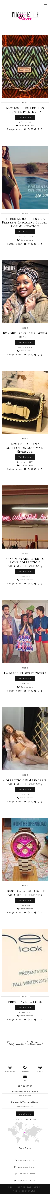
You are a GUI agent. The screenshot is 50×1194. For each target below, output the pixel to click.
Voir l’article (25, 117)
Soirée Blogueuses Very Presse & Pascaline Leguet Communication (25, 222)
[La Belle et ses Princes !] (25, 631)
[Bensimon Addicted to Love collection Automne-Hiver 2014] (25, 516)
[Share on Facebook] (28, 129)
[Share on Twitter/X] (32, 129)
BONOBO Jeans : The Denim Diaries (25, 335)
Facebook (26, 1174)
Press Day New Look (25, 1002)
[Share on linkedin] (41, 129)
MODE (25, 103)
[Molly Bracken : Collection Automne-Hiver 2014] (25, 402)
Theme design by (25, 1191)
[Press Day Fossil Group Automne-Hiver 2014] (25, 849)
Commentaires (26, 465)
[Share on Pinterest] (35, 129)
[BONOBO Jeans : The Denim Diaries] (25, 291)
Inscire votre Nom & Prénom (25, 1092)
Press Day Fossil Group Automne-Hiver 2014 (25, 893)
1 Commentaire (26, 240)
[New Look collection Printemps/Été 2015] (25, 66)
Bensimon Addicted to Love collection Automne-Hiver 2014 (25, 562)
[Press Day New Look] (25, 960)
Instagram (26, 1167)
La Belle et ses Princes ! (25, 673)
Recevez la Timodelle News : (25, 1102)
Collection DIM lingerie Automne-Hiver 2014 (25, 782)
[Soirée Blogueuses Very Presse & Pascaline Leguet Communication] (25, 177)
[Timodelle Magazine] (25, 16)
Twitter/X (26, 1160)
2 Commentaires (26, 125)
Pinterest (26, 1181)
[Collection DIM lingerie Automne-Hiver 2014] (25, 738)
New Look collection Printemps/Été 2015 (25, 110)
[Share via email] (25, 129)
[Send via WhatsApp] (38, 129)
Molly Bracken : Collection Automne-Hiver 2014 (25, 447)
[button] (46, 3)
